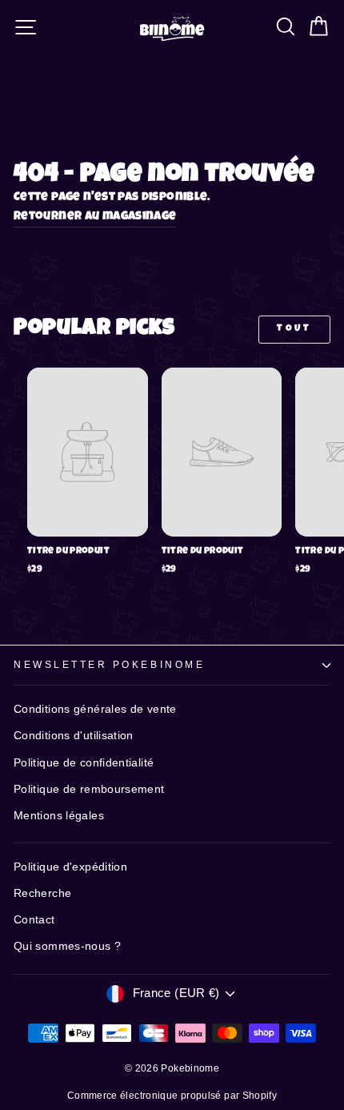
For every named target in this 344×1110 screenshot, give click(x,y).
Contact (34, 920)
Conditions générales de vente (95, 709)
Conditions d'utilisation (74, 736)
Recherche (42, 893)
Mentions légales (59, 816)
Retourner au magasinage (95, 217)
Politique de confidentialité (84, 763)
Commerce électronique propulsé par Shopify (172, 1095)
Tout (294, 329)
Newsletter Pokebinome (109, 664)
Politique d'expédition (70, 867)
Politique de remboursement (89, 789)
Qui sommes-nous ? (67, 946)
